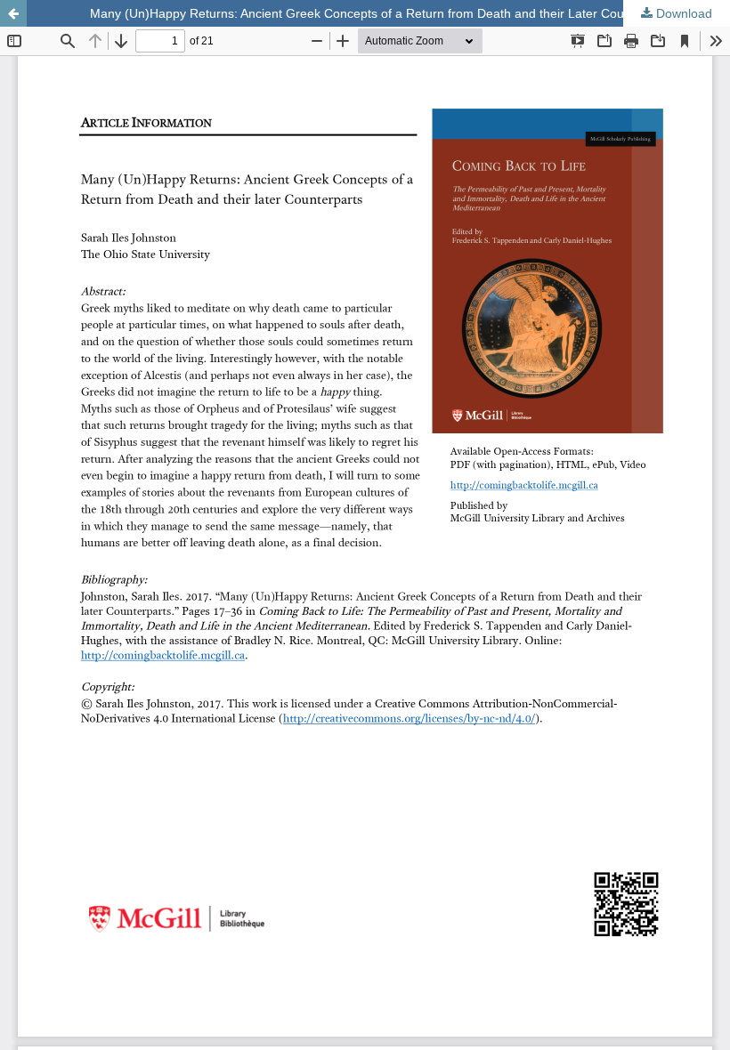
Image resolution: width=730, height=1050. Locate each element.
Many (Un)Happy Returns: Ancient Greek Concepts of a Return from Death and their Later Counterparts (382, 13)
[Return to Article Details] (13, 13)
